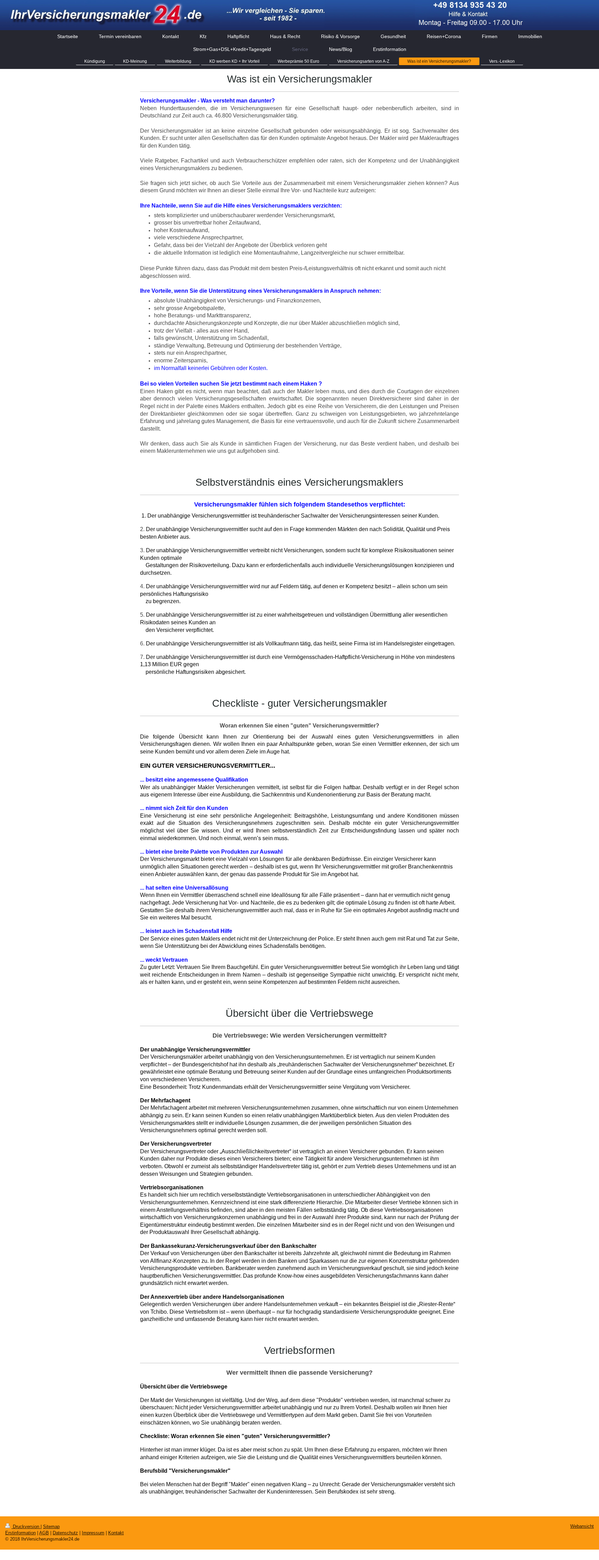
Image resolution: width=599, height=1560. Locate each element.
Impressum (93, 1532)
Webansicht (582, 1526)
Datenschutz (65, 1532)
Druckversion (26, 1526)
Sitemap (51, 1526)
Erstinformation (20, 1532)
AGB (44, 1532)
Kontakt (116, 1532)
